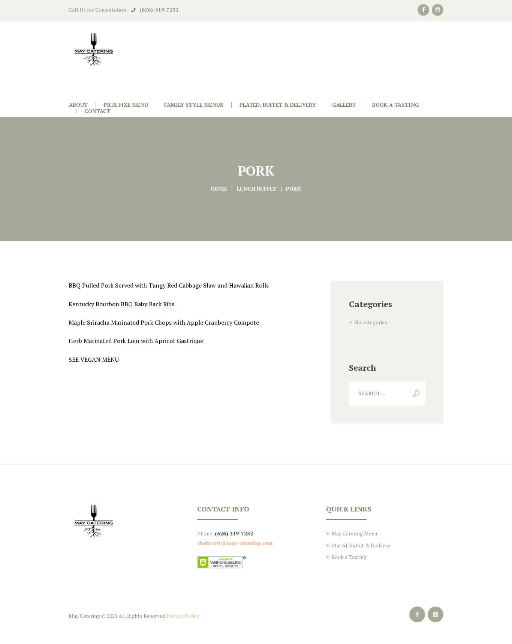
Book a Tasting (349, 557)
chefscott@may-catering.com (234, 542)
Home (219, 188)
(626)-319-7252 (158, 9)
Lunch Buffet (257, 188)
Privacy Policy (182, 615)
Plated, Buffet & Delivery (360, 545)
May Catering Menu (354, 533)
